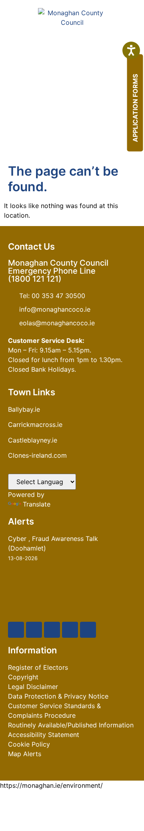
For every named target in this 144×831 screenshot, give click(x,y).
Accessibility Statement (43, 735)
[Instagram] (70, 630)
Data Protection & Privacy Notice (58, 696)
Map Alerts (24, 754)
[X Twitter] (34, 630)
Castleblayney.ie (32, 440)
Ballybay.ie (24, 409)
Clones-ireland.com (37, 455)
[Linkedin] (88, 630)
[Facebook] (16, 630)
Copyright (23, 677)
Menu (79, 141)
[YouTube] (52, 630)
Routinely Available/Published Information (71, 725)
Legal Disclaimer (33, 687)
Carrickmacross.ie (35, 425)
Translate (36, 504)
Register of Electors (38, 667)
